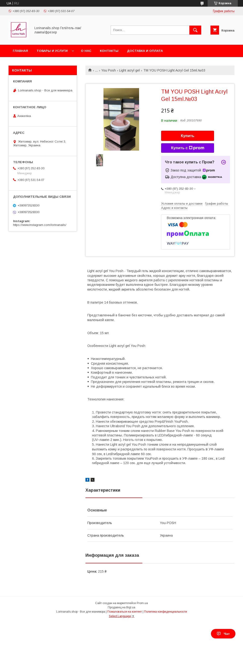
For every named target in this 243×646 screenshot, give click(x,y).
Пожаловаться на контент (124, 611)
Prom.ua (142, 603)
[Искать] (195, 30)
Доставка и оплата (145, 51)
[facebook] (87, 480)
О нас (86, 51)
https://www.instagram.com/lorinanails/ (39, 225)
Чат (227, 634)
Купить (187, 136)
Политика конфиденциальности (165, 611)
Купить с (179, 148)
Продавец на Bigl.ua (121, 607)
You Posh (108, 70)
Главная (20, 51)
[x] (92, 480)
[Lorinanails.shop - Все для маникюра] (19, 38)
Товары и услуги (52, 51)
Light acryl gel (129, 70)
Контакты (109, 51)
